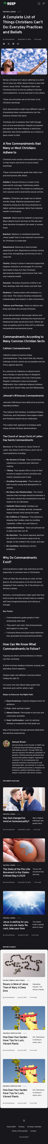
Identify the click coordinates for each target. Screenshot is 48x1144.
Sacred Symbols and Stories (14, 980)
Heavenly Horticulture (12, 1033)
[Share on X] (8, 43)
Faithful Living (9, 12)
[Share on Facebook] (4, 43)
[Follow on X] (24, 1121)
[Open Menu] (44, 3)
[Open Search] (39, 3)
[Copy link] (18, 43)
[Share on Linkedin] (13, 43)
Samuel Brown (10, 39)
